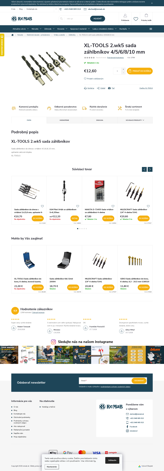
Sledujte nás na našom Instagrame (85, 341)
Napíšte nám (18, 433)
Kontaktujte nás (32, 9)
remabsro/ (133, 431)
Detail (75, 218)
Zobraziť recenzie (38, 312)
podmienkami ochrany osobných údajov (115, 387)
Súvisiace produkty (134, 120)
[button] (29, 287)
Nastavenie (52, 466)
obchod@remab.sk (137, 414)
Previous (144, 169)
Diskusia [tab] (99, 120)
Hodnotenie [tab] (64, 120)
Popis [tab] (29, 120)
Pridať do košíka (142, 71)
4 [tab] (84, 228)
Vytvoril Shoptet (147, 466)
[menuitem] (20, 29)
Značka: (146, 88)
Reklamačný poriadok (22, 430)
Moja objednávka (20, 437)
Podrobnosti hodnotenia (115, 58)
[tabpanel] (29, 200)
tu (95, 461)
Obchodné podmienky (22, 417)
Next (150, 169)
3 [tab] (82, 228)
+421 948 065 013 (137, 418)
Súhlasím (112, 460)
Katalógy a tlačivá (48, 407)
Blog (21, 9)
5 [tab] (86, 228)
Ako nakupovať (19, 426)
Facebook (133, 427)
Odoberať (139, 381)
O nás (13, 9)
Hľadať (98, 18)
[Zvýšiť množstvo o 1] (123, 69)
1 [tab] (77, 228)
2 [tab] (79, 228)
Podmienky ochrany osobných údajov (21, 422)
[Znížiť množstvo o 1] (123, 72)
